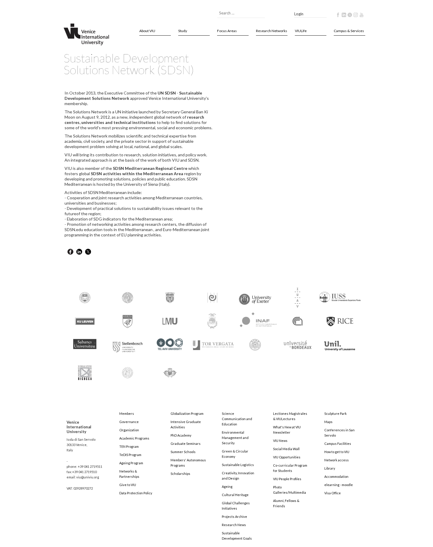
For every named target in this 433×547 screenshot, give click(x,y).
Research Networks (271, 31)
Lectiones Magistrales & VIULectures (290, 416)
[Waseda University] (170, 370)
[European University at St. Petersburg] (212, 297)
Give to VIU (127, 485)
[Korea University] (127, 320)
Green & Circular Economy (235, 453)
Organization (129, 430)
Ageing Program (131, 463)
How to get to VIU (336, 452)
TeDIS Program (130, 455)
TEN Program (129, 446)
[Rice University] (340, 318)
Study (182, 31)
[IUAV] (297, 297)
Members (126, 413)
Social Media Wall (286, 449)
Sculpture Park (335, 413)
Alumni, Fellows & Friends (286, 503)
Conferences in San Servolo (339, 432)
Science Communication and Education (237, 419)
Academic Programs (134, 438)
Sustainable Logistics (238, 465)
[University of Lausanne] (340, 343)
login (298, 13)
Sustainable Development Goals (237, 535)
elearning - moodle (338, 485)
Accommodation (336, 476)
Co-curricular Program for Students (290, 468)
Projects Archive (234, 516)
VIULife (301, 31)
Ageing (227, 486)
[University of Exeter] (255, 296)
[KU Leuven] (85, 320)
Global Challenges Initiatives (236, 505)
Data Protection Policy (135, 493)
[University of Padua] (127, 370)
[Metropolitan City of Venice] (212, 320)
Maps (328, 422)
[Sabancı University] (85, 341)
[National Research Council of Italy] (297, 320)
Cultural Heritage (235, 495)
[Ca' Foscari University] (127, 297)
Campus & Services (349, 31)
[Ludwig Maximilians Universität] (170, 320)
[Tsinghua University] (255, 344)
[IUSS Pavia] (340, 294)
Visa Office (332, 493)
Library (329, 468)
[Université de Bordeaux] (297, 344)
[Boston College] (85, 297)
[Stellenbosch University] (128, 345)
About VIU (147, 31)
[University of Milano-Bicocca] (85, 368)
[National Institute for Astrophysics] (255, 318)
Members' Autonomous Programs (188, 462)
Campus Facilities (337, 443)
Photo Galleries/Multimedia (289, 489)
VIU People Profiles (287, 479)
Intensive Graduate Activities (186, 424)
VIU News (280, 440)
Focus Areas (227, 31)
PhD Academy (181, 435)
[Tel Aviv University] (170, 341)
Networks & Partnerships (129, 473)
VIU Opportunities (286, 457)
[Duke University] (170, 297)
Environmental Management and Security (235, 437)
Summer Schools (183, 452)
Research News (234, 525)
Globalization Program (187, 413)
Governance (129, 422)
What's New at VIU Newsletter (287, 429)
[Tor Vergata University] (212, 341)
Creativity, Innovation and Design (238, 475)
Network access (336, 460)
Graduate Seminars (186, 443)
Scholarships (180, 473)
